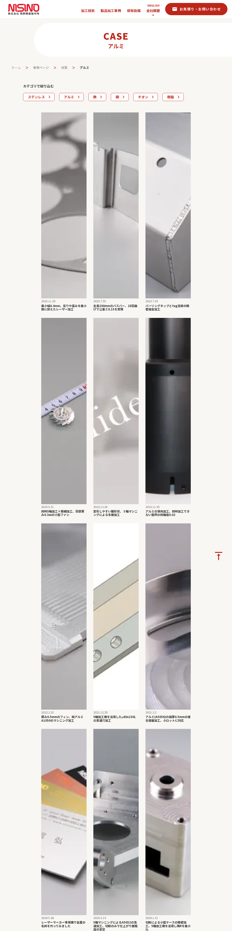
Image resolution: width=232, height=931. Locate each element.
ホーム (16, 67)
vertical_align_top (218, 556)
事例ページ (41, 67)
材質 (64, 67)
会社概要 (153, 10)
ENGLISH (153, 5)
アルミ (84, 67)
